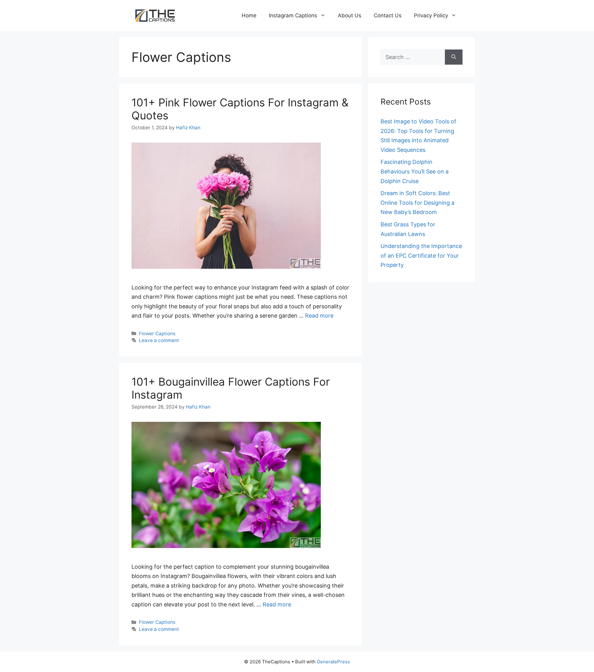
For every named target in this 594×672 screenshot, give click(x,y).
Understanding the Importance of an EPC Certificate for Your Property (421, 255)
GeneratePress (333, 662)
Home (249, 15)
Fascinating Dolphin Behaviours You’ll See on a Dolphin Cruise (415, 171)
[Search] (454, 57)
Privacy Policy (431, 15)
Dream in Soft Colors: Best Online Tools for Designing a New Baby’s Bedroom (417, 202)
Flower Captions (157, 333)
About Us (349, 15)
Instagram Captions (293, 15)
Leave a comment (159, 340)
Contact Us (388, 15)
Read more (319, 315)
